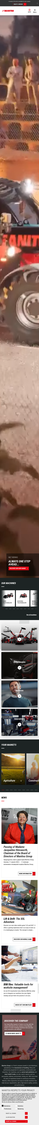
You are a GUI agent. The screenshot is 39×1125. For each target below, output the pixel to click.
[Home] (8, 11)
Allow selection (10, 1117)
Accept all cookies (11, 1121)
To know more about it (13, 1033)
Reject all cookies (11, 1113)
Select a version (18, 4)
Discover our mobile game (23, 939)
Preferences (7, 1109)
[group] (8, 598)
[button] (35, 10)
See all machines (31, 615)
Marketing (21, 1109)
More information (25, 874)
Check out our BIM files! (23, 1005)
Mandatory (7, 1106)
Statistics (20, 1106)
